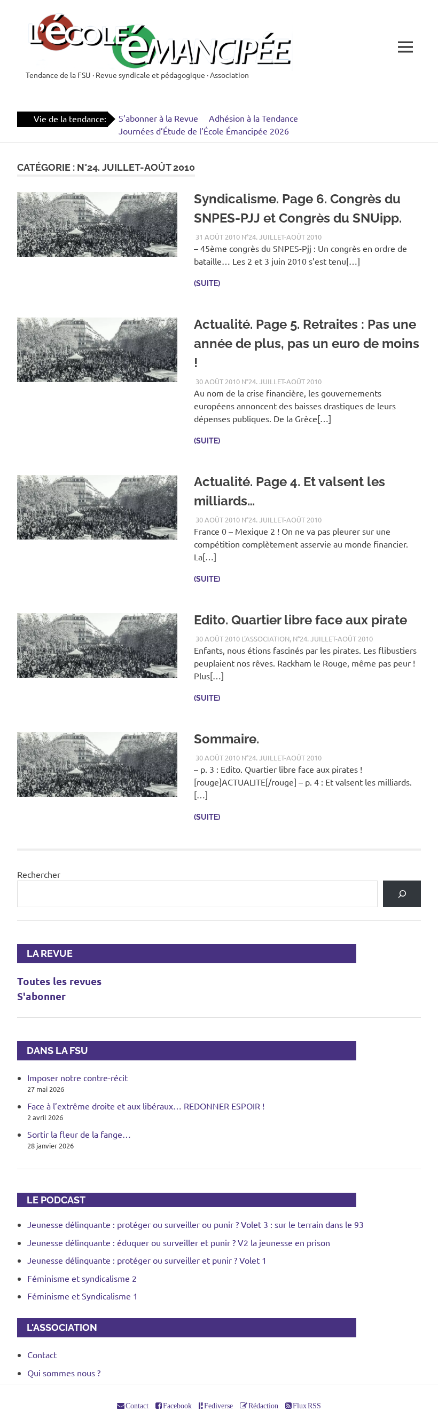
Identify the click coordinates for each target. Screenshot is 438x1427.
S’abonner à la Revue (158, 118)
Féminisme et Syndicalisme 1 (82, 1295)
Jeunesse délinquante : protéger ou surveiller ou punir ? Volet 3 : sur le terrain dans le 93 (195, 1224)
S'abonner (41, 996)
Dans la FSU (52, 1050)
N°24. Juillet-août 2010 (281, 236)
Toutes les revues (59, 981)
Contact (42, 1354)
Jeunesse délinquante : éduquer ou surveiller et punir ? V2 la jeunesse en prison (178, 1242)
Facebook (177, 1405)
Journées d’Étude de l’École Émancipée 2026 (204, 130)
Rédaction (262, 1405)
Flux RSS (306, 1405)
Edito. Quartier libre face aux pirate (300, 620)
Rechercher (38, 874)
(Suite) (207, 283)
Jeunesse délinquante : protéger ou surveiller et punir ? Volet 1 (147, 1260)
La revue (45, 953)
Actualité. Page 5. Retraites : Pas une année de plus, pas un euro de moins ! (306, 343)
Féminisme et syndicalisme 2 (82, 1278)
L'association (265, 638)
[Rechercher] (402, 894)
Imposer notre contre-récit (77, 1077)
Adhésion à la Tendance (253, 118)
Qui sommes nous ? (63, 1372)
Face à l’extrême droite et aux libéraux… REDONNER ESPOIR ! (145, 1105)
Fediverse (218, 1405)
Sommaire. (226, 739)
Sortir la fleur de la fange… (79, 1134)
